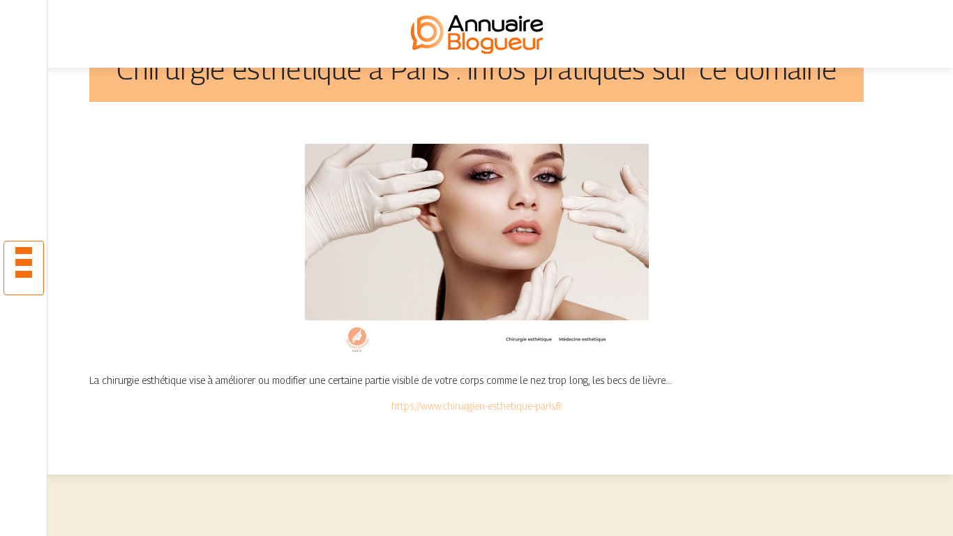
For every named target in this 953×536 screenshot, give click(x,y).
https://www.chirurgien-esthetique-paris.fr (476, 406)
